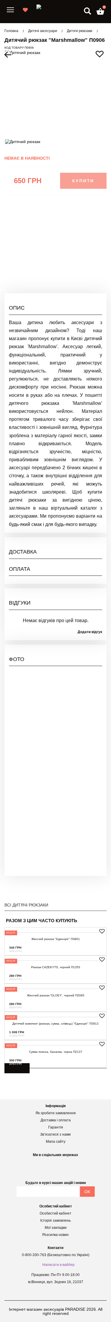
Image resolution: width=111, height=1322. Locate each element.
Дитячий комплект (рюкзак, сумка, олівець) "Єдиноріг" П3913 (55, 1023)
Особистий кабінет (55, 1213)
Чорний (95, 257)
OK (87, 1191)
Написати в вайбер (58, 1265)
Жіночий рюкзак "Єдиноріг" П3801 (55, 939)
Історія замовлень (55, 1220)
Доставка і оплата (56, 1120)
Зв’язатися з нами (55, 1134)
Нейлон (94, 268)
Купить (91, 947)
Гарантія (55, 1127)
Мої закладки (56, 1227)
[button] (100, 11)
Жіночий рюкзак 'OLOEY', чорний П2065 (55, 995)
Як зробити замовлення (56, 1113)
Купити (83, 180)
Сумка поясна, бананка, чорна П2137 (55, 1051)
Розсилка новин (55, 1235)
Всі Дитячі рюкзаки (26, 905)
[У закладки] (102, 931)
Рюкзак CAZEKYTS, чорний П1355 (55, 967)
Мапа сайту (55, 1141)
